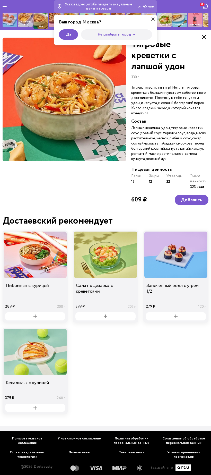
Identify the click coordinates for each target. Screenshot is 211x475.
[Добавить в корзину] (35, 316)
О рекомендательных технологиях (27, 454)
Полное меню (79, 452)
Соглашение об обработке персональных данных (183, 440)
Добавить (191, 200)
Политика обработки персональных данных (131, 440)
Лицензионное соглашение (79, 438)
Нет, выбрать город (114, 34)
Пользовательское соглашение (27, 440)
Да (68, 34)
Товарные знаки (131, 452)
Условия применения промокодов (183, 454)
